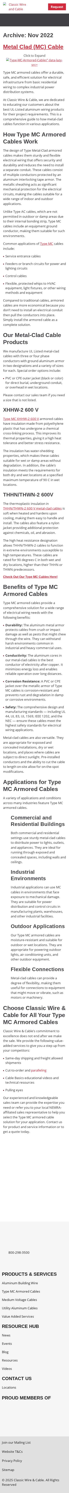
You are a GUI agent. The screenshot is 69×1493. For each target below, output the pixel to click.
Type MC (46, 243)
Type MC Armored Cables (21, 1291)
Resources (10, 1360)
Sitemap (8, 1470)
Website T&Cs (12, 1451)
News (6, 1335)
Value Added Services (18, 1316)
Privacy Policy (12, 1460)
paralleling (38, 1070)
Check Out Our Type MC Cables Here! (30, 576)
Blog (5, 1352)
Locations (9, 1387)
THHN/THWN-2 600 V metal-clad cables (32, 508)
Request (57, 7)
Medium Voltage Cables (19, 1300)
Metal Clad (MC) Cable (33, 47)
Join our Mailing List (16, 1442)
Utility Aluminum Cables (20, 1308)
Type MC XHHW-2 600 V (21, 419)
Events (7, 1343)
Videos (7, 1368)
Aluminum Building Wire (20, 1283)
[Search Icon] (36, 7)
